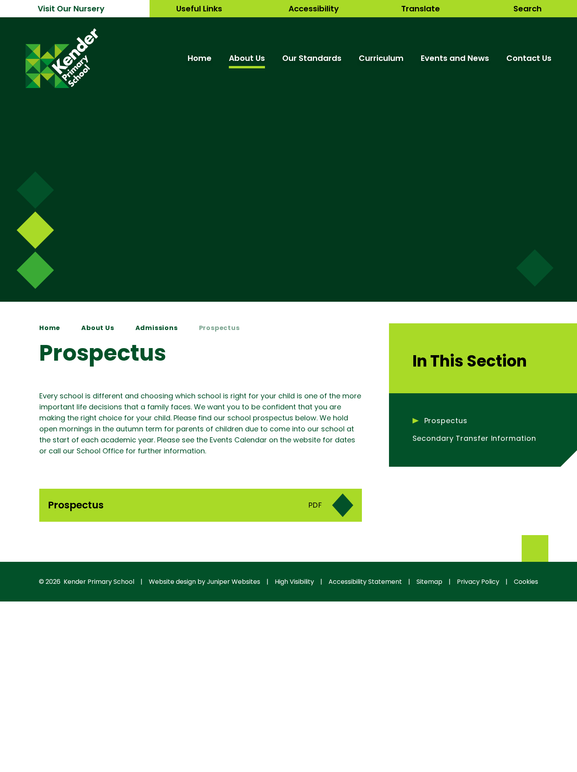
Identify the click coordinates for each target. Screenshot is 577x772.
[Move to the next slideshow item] (35, 190)
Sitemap (429, 581)
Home (49, 327)
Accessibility (313, 8)
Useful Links (199, 8)
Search (527, 8)
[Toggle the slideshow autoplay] (35, 270)
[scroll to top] (535, 548)
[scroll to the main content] (534, 268)
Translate (420, 8)
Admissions (156, 327)
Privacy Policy (478, 581)
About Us (97, 327)
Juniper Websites (233, 581)
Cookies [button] (526, 581)
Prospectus (219, 327)
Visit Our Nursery (71, 8)
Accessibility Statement (365, 581)
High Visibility (294, 581)
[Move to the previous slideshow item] (35, 230)
